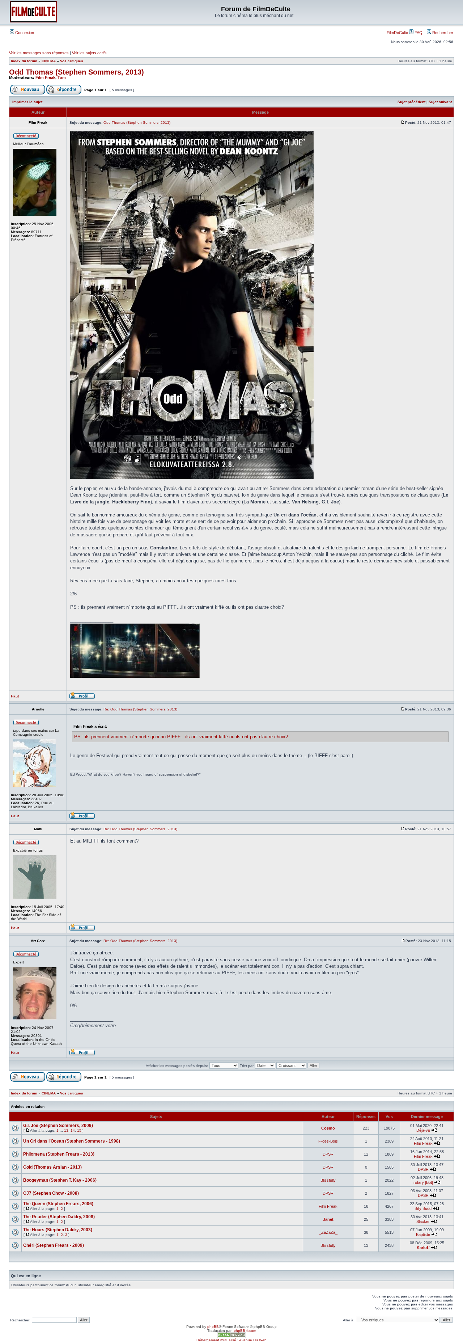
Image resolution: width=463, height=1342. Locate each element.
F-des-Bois (328, 1141)
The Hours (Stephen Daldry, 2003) (57, 1229)
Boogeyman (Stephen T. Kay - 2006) (60, 1180)
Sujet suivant (440, 102)
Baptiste (423, 1234)
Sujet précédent (411, 102)
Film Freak (45, 77)
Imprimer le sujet (27, 102)
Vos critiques (71, 61)
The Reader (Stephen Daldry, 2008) (59, 1216)
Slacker (423, 1221)
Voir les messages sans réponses (39, 53)
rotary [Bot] (423, 1182)
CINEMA (49, 61)
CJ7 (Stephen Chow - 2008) (51, 1193)
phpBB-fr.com (245, 1331)
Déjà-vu (423, 1130)
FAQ (417, 32)
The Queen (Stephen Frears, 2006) (58, 1203)
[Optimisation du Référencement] (231, 1337)
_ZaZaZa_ (328, 1232)
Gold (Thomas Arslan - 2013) (52, 1167)
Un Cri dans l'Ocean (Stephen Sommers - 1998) (71, 1141)
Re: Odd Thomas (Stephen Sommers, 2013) (140, 709)
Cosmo (328, 1128)
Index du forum (24, 61)
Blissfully (328, 1180)
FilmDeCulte (397, 32)
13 (66, 1130)
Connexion (24, 32)
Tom (62, 77)
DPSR (328, 1154)
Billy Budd (423, 1208)
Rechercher (442, 32)
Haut (15, 696)
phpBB (213, 1327)
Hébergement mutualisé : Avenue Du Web (231, 1340)
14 (73, 1130)
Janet (328, 1219)
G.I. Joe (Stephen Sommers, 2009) (58, 1125)
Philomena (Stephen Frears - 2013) (58, 1154)
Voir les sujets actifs (89, 53)
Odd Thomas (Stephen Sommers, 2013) (76, 72)
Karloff (423, 1247)
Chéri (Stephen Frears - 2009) (53, 1245)
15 (79, 1130)
